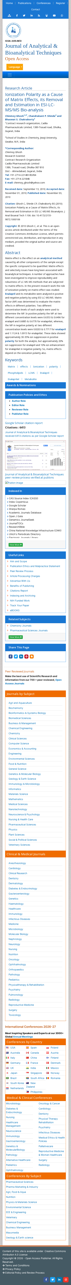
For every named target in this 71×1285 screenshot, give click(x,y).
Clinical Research (18, 873)
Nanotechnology (18, 809)
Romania (55, 1078)
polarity (53, 366)
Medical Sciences (18, 804)
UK (12, 1068)
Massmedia (12, 1232)
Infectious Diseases (19, 919)
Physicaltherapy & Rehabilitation (26, 984)
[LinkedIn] (59, 1279)
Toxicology (15, 1015)
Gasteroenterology (19, 893)
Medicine (13, 924)
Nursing (13, 949)
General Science (17, 768)
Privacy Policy (13, 1269)
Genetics (13, 898)
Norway (54, 1073)
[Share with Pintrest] (26, 656)
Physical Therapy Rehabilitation (48, 1120)
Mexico (54, 1068)
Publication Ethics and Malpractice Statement (35, 566)
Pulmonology (16, 994)
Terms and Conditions (17, 1265)
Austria (54, 1052)
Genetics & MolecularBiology (15, 1148)
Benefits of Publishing (22, 585)
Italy (12, 1057)
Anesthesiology (17, 863)
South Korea (17, 1083)
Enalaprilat (13, 379)
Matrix (11, 366)
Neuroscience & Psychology (24, 814)
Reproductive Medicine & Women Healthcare (51, 1153)
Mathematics (16, 799)
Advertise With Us (20, 580)
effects (24, 366)
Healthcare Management (13, 1124)
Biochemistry (16, 708)
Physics (13, 829)
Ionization (38, 366)
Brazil (13, 1078)
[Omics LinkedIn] (31, 15)
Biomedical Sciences (20, 718)
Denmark (55, 1062)
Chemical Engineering (20, 728)
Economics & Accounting (22, 748)
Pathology (14, 974)
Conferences (44, 3)
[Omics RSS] (39, 15)
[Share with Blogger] (32, 656)
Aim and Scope (18, 561)
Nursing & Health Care (21, 819)
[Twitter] (52, 1279)
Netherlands (17, 1088)
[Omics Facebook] (17, 15)
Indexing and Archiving (22, 595)
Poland (54, 1047)
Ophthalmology (17, 964)
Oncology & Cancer (49, 1103)
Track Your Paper (19, 605)
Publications (24, 3)
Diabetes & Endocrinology (23, 888)
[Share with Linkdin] (21, 656)
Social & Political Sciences (23, 839)
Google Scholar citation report (24, 423)
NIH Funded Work (20, 600)
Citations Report (19, 590)
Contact (35, 9)
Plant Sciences (17, 834)
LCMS (31, 372)
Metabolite (31, 379)
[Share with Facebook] (11, 656)
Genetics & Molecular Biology (25, 774)
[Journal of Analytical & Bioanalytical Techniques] (13, 30)
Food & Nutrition (17, 763)
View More (15, 544)
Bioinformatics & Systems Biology (27, 713)
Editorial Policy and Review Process (25, 1272)
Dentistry (13, 878)
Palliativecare (46, 1146)
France (34, 1062)
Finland (54, 1057)
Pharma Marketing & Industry (22, 1186)
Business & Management (22, 723)
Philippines (36, 1091)
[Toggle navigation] (9, 74)
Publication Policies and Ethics (28, 395)
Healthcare (15, 908)
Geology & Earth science (19, 1237)
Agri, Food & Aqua (16, 1192)
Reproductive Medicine (21, 1004)
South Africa (37, 1078)
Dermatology (16, 883)
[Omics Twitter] (24, 15)
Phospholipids (15, 372)
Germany (15, 1062)
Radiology (14, 999)
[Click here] (9, 15)
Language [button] (14, 66)
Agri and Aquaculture (20, 702)
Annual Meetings (23, 1036)
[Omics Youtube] (54, 15)
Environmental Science (18, 1207)
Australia (15, 1052)
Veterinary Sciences (19, 844)
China (33, 1057)
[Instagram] (66, 1279)
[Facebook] (46, 1279)
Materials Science (18, 794)
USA (12, 1047)
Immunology (15, 913)
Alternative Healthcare (18, 1160)
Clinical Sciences (18, 738)
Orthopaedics (16, 969)
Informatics (15, 789)
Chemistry (14, 733)
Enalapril (44, 372)
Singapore (36, 1073)
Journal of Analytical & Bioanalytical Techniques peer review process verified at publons (34, 476)
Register (60, 3)
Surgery (13, 1010)
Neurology (14, 944)
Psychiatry (14, 989)
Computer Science (19, 743)
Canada (34, 1052)
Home (9, 3)
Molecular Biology (18, 934)
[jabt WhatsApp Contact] (62, 15)
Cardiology (15, 868)
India (33, 1068)
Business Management (18, 1227)
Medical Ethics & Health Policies (52, 1139)
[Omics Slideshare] (46, 15)
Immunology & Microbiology (24, 783)
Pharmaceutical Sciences (22, 824)
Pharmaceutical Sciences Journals (29, 630)
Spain (33, 1047)
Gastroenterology (15, 1141)
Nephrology (15, 939)
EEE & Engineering (16, 1212)
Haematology (16, 903)
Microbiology (16, 929)
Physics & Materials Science (21, 1202)
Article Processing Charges (25, 576)
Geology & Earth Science (22, 778)
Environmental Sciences (22, 758)
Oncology (14, 959)
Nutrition (13, 954)
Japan (13, 1073)
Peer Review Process (21, 571)
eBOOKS (14, 610)
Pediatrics (14, 979)
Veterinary (11, 1217)
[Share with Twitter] (16, 656)
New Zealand (31, 1085)
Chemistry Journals (21, 625)
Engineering (15, 753)
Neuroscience (13, 1131)
